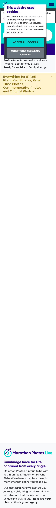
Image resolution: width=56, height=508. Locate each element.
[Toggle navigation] (51, 4)
